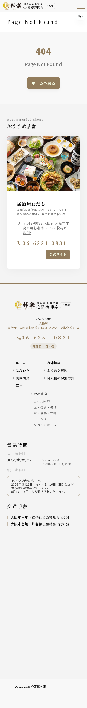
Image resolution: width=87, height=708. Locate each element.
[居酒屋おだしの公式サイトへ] (43, 163)
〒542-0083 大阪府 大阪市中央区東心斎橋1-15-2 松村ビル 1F (46, 228)
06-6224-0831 (41, 243)
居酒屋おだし (31, 203)
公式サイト (57, 254)
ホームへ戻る (43, 83)
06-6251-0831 (43, 337)
